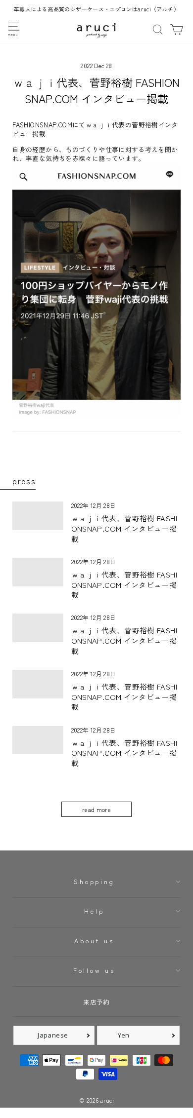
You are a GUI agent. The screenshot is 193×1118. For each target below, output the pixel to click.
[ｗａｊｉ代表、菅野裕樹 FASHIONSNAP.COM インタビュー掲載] (37, 515)
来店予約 (96, 1001)
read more (96, 809)
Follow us (94, 970)
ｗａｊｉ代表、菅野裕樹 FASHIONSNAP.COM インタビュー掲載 (124, 528)
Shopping (94, 881)
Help (94, 911)
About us (94, 940)
